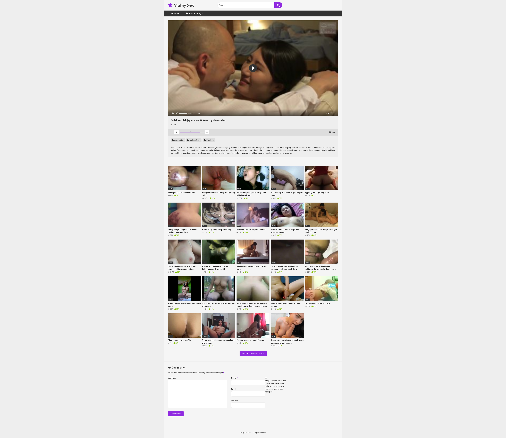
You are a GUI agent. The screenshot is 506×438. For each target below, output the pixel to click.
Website (234, 400)
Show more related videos (253, 353)
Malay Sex (183, 5)
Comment (172, 378)
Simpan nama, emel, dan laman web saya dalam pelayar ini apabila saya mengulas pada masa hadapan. (275, 386)
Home (176, 13)
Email (234, 389)
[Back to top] (497, 430)
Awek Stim (178, 140)
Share (332, 132)
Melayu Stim (194, 140)
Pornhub (210, 140)
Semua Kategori (196, 13)
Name (234, 378)
